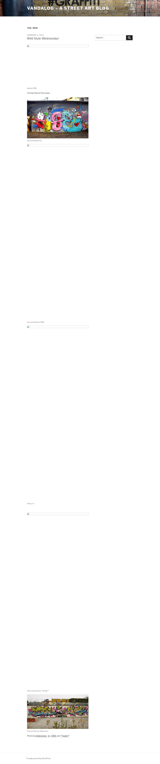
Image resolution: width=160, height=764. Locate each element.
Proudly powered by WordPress (38, 758)
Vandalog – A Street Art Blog (68, 8)
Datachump (41, 736)
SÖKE (53, 736)
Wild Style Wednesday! (43, 38)
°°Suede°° (65, 736)
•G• (49, 736)
